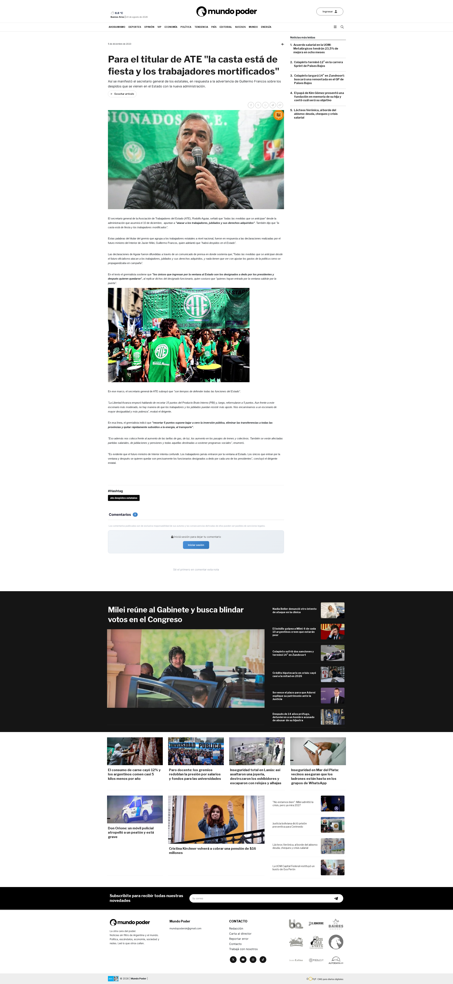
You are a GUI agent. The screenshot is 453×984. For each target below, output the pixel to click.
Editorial (226, 27)
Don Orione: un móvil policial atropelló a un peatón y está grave (131, 832)
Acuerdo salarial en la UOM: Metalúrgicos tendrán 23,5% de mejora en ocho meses (315, 48)
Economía (171, 27)
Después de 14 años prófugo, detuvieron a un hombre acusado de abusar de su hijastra (293, 717)
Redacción (236, 928)
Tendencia (201, 27)
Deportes (134, 27)
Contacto (235, 944)
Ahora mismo (117, 27)
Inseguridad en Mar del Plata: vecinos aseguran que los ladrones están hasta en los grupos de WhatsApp (315, 776)
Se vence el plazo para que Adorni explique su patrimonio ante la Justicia (294, 695)
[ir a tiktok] (263, 959)
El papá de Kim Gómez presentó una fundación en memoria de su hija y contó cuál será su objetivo (319, 96)
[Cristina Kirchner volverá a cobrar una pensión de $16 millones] (216, 820)
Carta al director (240, 933)
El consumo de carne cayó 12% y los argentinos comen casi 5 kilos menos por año (134, 774)
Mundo (253, 27)
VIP (159, 27)
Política (185, 27)
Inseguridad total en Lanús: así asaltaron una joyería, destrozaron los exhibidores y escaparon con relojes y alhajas (255, 776)
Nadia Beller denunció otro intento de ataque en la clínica (295, 610)
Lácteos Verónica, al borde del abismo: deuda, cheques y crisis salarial (316, 113)
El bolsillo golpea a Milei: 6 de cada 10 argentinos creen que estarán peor (294, 631)
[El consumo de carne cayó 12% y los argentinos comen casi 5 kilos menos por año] (135, 751)
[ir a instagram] (253, 959)
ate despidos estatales (123, 497)
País (213, 27)
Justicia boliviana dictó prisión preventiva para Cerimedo (290, 825)
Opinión (149, 27)
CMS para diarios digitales (330, 979)
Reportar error (238, 938)
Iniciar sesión (196, 544)
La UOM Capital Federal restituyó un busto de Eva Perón (294, 868)
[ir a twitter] (233, 959)
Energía (266, 27)
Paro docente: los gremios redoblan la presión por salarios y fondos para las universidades (195, 774)
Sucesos (240, 27)
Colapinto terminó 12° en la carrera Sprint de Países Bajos (318, 63)
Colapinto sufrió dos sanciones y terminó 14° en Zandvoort (293, 653)
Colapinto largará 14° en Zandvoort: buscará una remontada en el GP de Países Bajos (319, 79)
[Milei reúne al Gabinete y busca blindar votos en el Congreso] (186, 668)
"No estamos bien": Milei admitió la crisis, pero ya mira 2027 (293, 804)
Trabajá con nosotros (243, 949)
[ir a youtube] (243, 959)
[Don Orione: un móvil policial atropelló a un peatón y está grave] (135, 809)
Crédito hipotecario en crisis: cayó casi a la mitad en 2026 (294, 674)
